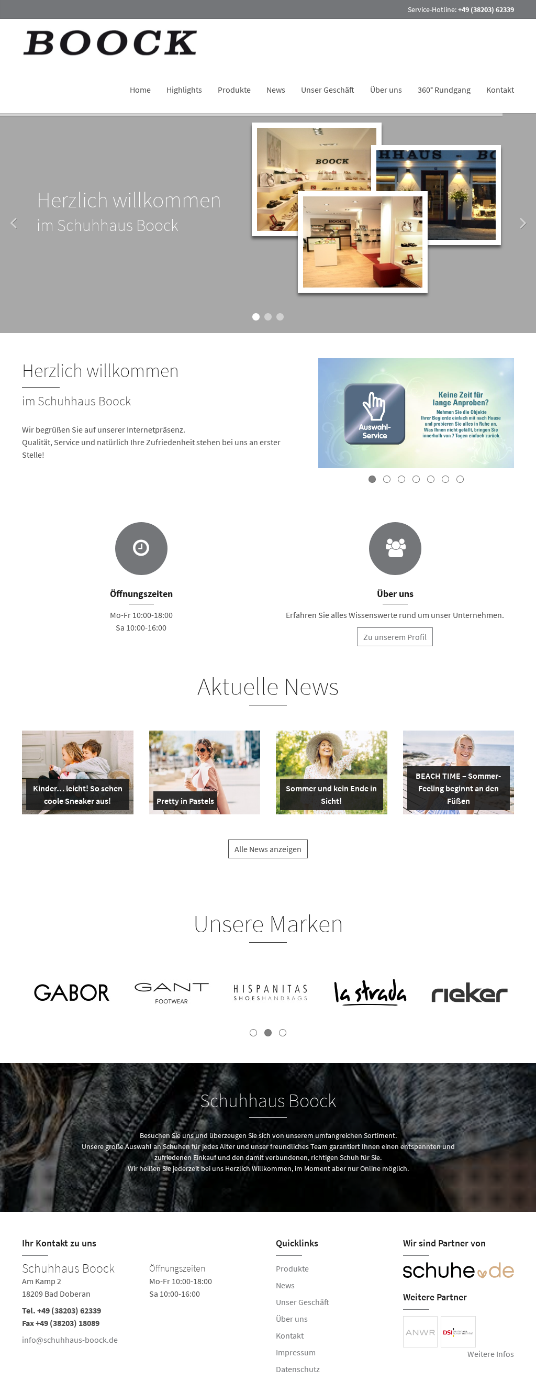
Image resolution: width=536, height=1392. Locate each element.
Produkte (234, 89)
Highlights (184, 89)
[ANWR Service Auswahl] (416, 414)
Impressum (296, 1352)
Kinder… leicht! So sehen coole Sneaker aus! (77, 796)
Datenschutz (298, 1369)
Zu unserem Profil (395, 637)
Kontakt (500, 89)
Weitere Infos (490, 1354)
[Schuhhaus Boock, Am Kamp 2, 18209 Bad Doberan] (141, 1306)
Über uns (386, 89)
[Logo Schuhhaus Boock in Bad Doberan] (111, 42)
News (275, 89)
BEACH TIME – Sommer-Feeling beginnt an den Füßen (458, 790)
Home (140, 89)
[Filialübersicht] (141, 548)
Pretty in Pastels (185, 803)
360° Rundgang (444, 89)
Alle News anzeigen (268, 849)
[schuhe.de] (459, 1270)
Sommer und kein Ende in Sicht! (331, 796)
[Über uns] (395, 548)
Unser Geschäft (327, 89)
